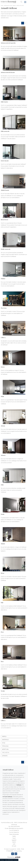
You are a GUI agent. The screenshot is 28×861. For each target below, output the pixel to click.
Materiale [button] (5, 739)
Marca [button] (4, 736)
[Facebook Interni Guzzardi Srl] (12, 854)
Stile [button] (3, 743)
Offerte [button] (4, 755)
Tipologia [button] (5, 746)
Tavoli (14, 838)
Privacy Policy (18, 851)
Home (2, 5)
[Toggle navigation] (25, 2)
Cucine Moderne (14, 830)
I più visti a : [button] (5, 752)
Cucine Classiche (14, 832)
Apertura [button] (5, 749)
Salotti (14, 842)
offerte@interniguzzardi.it (16, 828)
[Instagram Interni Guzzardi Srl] (16, 854)
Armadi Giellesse (20, 5)
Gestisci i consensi (14, 859)
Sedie (14, 836)
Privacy (2, 859)
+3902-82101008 (15, 826)
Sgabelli (14, 840)
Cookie (6, 859)
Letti (14, 844)
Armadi (14, 5)
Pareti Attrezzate (14, 834)
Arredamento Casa (8, 5)
